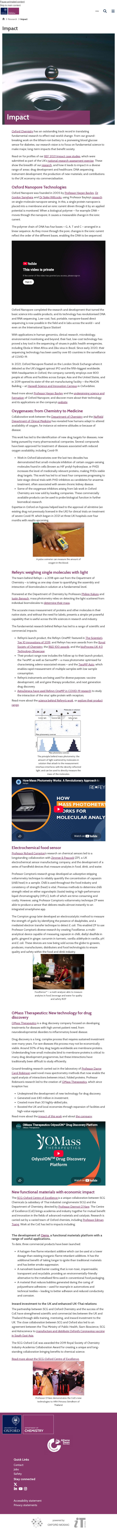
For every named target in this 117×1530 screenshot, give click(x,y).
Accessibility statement (28, 1500)
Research (12, 19)
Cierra (45, 1235)
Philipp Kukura (90, 594)
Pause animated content (12, 1)
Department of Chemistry (67, 416)
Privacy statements (25, 1505)
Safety (18, 1473)
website (62, 402)
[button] (97, 11)
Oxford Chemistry (22, 131)
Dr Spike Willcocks (50, 197)
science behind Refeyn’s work (55, 700)
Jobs (16, 1469)
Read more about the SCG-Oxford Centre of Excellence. (45, 1359)
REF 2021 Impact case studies (62, 156)
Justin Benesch (20, 598)
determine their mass (57, 603)
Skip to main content (10, 5)
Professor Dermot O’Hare (73, 1206)
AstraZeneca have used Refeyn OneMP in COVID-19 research (54, 691)
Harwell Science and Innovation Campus (52, 386)
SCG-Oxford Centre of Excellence (37, 1197)
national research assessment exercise (71, 160)
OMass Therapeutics (24, 1023)
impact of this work (50, 1116)
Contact (18, 1465)
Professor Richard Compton (28, 853)
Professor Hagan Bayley (79, 193)
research (47, 165)
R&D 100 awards (59, 646)
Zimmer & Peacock (62, 857)
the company (84, 1116)
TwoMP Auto (86, 664)
